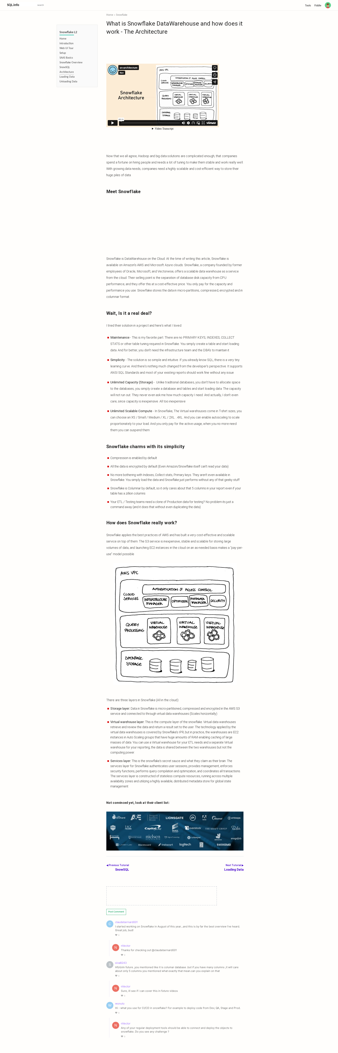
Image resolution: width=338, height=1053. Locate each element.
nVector (125, 945)
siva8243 (121, 962)
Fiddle (317, 5)
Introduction (66, 43)
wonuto (119, 1003)
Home (63, 38)
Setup (63, 53)
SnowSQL (65, 67)
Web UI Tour (67, 48)
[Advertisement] (175, 225)
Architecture (67, 72)
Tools (308, 5)
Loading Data (67, 76)
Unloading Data (68, 81)
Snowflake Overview (71, 62)
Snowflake (121, 15)
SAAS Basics (66, 57)
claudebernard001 (126, 922)
